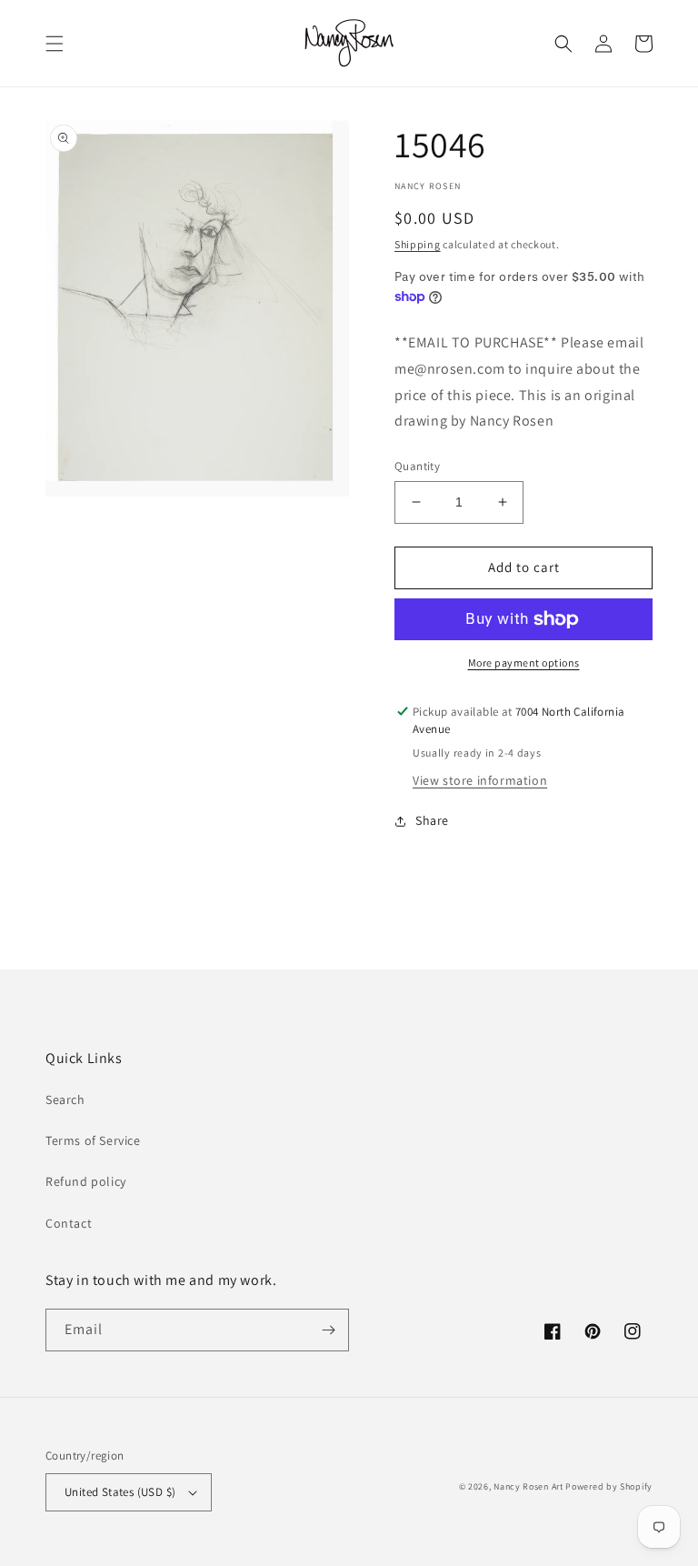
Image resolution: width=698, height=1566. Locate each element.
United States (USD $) (120, 1492)
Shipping (417, 244)
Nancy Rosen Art (528, 1486)
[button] (55, 44)
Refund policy (85, 1181)
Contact (68, 1223)
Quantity (417, 466)
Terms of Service (93, 1140)
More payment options (524, 662)
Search (65, 1099)
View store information (480, 780)
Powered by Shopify (609, 1486)
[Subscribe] (328, 1330)
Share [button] (432, 820)
